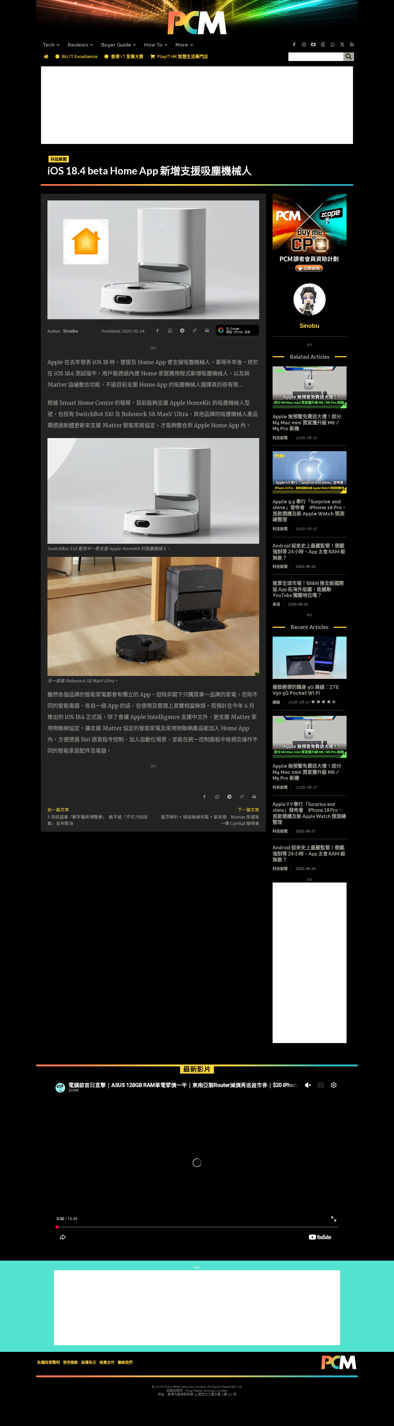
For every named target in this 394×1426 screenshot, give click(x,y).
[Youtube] (313, 45)
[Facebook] (294, 45)
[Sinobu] (309, 299)
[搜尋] (348, 56)
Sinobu (70, 331)
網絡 (276, 702)
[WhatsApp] (169, 330)
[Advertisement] (197, 103)
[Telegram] (182, 330)
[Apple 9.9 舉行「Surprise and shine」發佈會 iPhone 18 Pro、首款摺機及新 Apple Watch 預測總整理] (310, 472)
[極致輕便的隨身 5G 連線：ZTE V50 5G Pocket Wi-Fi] (310, 658)
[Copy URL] (194, 330)
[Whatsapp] (332, 45)
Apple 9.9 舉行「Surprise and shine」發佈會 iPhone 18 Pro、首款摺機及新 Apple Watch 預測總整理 (310, 511)
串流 (276, 604)
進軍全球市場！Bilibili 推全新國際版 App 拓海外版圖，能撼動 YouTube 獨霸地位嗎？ (308, 589)
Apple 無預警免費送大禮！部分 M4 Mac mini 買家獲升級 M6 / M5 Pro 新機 (307, 422)
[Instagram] (303, 45)
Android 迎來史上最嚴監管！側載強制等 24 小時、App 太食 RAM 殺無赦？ (309, 552)
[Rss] (352, 45)
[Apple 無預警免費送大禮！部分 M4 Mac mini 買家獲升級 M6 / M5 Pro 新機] (310, 387)
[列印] (206, 330)
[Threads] (323, 45)
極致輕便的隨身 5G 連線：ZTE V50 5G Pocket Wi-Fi (306, 690)
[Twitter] (342, 45)
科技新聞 (59, 159)
